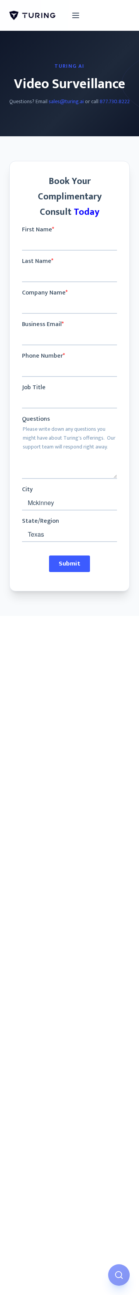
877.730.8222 (115, 101)
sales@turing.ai (66, 101)
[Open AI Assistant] (119, 1275)
